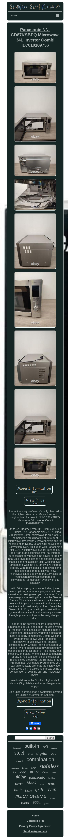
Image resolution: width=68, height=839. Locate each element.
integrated (17, 748)
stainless (49, 766)
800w (21, 776)
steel (19, 753)
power (46, 804)
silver (19, 783)
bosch (25, 768)
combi (51, 783)
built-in (31, 746)
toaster (25, 802)
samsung (15, 768)
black (31, 782)
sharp (42, 784)
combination (40, 759)
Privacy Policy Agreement (35, 826)
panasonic (37, 777)
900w (37, 802)
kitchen (45, 772)
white (52, 798)
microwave (31, 796)
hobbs (51, 778)
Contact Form (35, 820)
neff (45, 747)
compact (54, 748)
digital (41, 753)
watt (55, 772)
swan (33, 767)
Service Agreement (35, 831)
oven (51, 789)
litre (14, 772)
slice (53, 754)
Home (35, 815)
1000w (34, 772)
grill (39, 789)
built (18, 790)
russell (19, 761)
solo (30, 754)
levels (22, 772)
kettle (28, 790)
